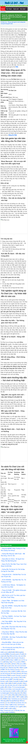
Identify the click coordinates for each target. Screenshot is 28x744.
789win (21, 668)
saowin (17, 654)
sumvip (17, 669)
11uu (21, 669)
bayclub (17, 693)
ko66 (5, 656)
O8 (24, 656)
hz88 (8, 664)
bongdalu (20, 652)
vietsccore (24, 671)
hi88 (16, 652)
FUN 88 (2, 12)
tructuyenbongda (20, 687)
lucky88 (16, 681)
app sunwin (8, 666)
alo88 (2, 687)
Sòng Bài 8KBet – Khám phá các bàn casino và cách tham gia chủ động (12, 643)
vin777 (6, 695)
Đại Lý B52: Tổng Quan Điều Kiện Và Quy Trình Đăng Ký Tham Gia (13, 627)
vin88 (18, 691)
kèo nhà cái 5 (16, 666)
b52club (13, 703)
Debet (11, 681)
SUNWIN (12, 712)
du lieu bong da (5, 673)
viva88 (13, 691)
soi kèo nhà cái (4, 685)
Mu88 (12, 652)
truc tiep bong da (5, 691)
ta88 (25, 697)
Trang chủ (4, 15)
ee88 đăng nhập (7, 662)
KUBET (10, 679)
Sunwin (12, 654)
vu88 (6, 681)
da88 (10, 683)
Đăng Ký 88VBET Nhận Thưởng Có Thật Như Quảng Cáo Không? (13, 549)
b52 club (11, 658)
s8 (6, 664)
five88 (21, 681)
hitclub (21, 679)
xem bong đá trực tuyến (20, 689)
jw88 (25, 668)
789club (10, 668)
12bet (24, 683)
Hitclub (19, 673)
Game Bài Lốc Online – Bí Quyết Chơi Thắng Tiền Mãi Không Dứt (12, 560)
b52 (10, 695)
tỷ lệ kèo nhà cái (18, 656)
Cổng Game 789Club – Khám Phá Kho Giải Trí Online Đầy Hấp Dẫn (14, 633)
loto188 (16, 679)
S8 (1, 699)
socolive (2, 654)
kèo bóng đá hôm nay (6, 677)
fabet (2, 683)
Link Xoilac (8, 689)
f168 (20, 677)
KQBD (3, 669)
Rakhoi (2, 689)
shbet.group (4, 671)
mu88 (8, 652)
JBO (6, 687)
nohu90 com (4, 679)
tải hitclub (3, 675)
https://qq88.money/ (12, 704)
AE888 (5, 699)
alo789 (25, 685)
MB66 (8, 654)
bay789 (16, 668)
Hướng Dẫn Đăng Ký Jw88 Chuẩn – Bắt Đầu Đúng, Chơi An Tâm (13, 555)
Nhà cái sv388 (21, 664)
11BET (18, 697)
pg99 (20, 706)
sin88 (2, 666)
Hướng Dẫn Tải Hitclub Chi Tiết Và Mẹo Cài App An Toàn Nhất (13, 570)
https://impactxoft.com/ (7, 710)
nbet (20, 685)
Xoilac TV (11, 687)
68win (2, 664)
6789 (20, 695)
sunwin (18, 662)
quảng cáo (11, 15)
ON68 (23, 662)
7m (14, 662)
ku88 (9, 697)
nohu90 (5, 658)
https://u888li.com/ (15, 660)
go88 (7, 701)
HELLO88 (15, 695)
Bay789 (9, 656)
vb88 (13, 697)
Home (3, 9)
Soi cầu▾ (22, 9)
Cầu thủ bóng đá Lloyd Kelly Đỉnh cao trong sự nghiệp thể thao (12, 648)
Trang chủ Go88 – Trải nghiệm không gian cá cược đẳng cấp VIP (13, 591)
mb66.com (3, 652)
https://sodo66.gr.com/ (12, 706)
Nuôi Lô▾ (16, 9)
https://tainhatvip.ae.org (15, 699)
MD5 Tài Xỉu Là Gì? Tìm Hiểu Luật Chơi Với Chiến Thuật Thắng (13, 596)
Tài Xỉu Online (10, 669)
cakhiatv (13, 664)
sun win (7, 703)
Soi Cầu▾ (9, 9)
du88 (2, 708)
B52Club (16, 701)
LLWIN (2, 660)
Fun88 (22, 654)
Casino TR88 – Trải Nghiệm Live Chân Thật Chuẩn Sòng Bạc (12, 601)
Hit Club (13, 673)
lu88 (6, 683)
